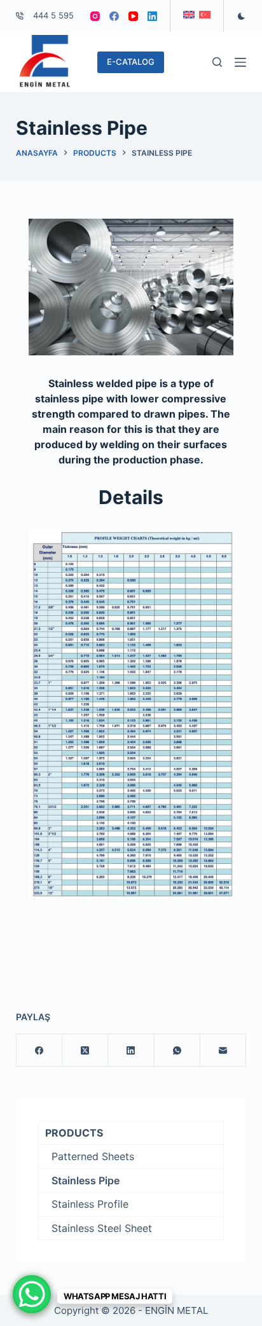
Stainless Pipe (86, 1180)
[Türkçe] (204, 14)
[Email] (223, 1050)
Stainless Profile (90, 1204)
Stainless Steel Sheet (102, 1228)
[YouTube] (133, 16)
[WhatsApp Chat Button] (32, 1294)
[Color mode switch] (241, 16)
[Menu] (240, 62)
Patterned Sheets (93, 1156)
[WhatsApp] (177, 1050)
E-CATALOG (131, 62)
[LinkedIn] (152, 16)
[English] (189, 14)
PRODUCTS (74, 1132)
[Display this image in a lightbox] (131, 287)
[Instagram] (95, 16)
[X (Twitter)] (85, 1050)
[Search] (217, 62)
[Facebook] (114, 16)
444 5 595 (53, 15)
